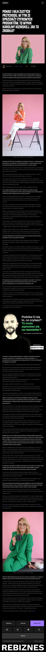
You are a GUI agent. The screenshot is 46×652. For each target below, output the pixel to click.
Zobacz (34, 611)
